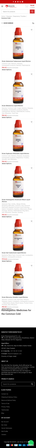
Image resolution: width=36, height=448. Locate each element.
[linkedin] (20, 2)
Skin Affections (6, 113)
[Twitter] (15, 2)
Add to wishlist (31, 29)
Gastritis (16, 209)
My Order (4, 425)
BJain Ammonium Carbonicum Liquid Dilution (16, 61)
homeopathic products (9, 65)
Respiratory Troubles (19, 16)
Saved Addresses (6, 428)
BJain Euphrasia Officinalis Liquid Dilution (15, 154)
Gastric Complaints (7, 209)
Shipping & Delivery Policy (9, 397)
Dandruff (27, 205)
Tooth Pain (15, 113)
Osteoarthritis (6, 111)
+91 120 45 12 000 (16, 351)
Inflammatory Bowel (26, 209)
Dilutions (13, 63)
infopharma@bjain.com (15, 353)
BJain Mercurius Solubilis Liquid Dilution (15, 297)
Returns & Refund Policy (8, 400)
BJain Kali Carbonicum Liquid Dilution (14, 253)
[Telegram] (22, 2)
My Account (5, 421)
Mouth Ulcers (19, 303)
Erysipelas (5, 110)
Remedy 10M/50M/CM (23, 65)
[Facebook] (13, 2)
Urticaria (14, 212)
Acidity (13, 204)
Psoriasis (4, 210)
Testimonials (5, 410)
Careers (3, 434)
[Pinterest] (18, 2)
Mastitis (25, 110)
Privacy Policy (5, 406)
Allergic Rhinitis (20, 204)
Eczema (17, 207)
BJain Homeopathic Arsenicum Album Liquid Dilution (16, 201)
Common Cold (6, 63)
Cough (19, 108)
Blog (2, 413)
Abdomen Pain (6, 204)
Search (32, 11)
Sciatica (27, 111)
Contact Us (4, 394)
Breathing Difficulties (8, 205)
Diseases (9, 16)
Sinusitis (4, 159)
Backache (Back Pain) (8, 255)
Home (3, 16)
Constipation (29, 255)
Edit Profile (4, 431)
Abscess (4, 108)
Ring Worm (25, 210)
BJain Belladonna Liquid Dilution (12, 106)
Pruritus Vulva (28, 303)
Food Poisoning (24, 207)
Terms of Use (5, 403)
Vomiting (20, 212)
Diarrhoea (5, 207)
